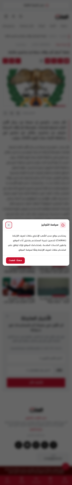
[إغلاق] (8, 225)
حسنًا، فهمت (15, 260)
